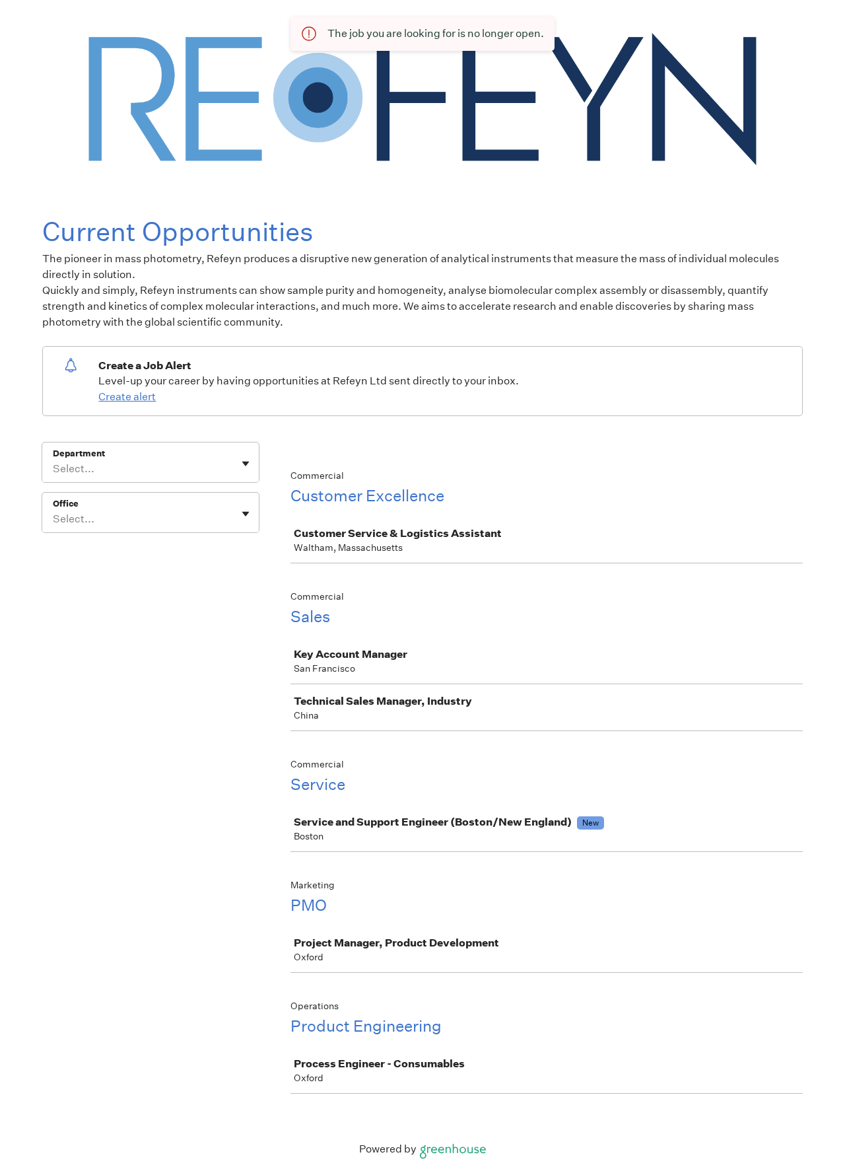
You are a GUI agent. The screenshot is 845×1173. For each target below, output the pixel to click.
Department (79, 453)
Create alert (127, 396)
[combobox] (54, 469)
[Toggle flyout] (246, 464)
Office (66, 503)
